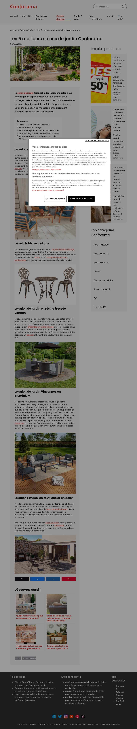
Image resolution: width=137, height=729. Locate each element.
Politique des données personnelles (46, 170)
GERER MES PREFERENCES (55, 199)
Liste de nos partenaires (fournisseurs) (48, 190)
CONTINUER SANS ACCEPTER (97, 141)
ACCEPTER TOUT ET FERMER (81, 199)
